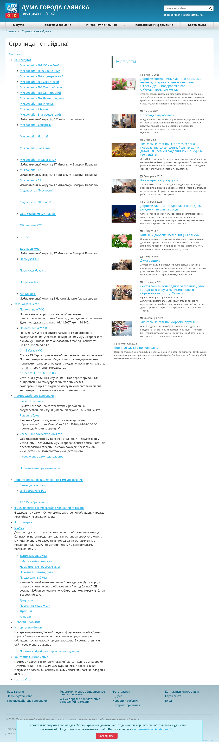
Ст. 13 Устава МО (31, 350)
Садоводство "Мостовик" (37, 190)
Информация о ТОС (33, 491)
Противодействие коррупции (34, 396)
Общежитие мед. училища (38, 214)
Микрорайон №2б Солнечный (40, 71)
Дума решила (150, 260)
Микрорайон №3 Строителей (39, 82)
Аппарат (25, 616)
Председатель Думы (33, 577)
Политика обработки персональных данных (49, 651)
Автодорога (28, 294)
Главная (11, 31)
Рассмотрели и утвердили (159, 180)
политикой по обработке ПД (153, 729)
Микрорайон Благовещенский (40, 114)
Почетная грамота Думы (36, 572)
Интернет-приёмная (101, 25)
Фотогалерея (23, 522)
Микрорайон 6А (30, 170)
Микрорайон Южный (34, 109)
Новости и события (56, 25)
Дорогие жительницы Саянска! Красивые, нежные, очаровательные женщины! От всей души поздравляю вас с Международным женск (171, 84)
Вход (168, 701)
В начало (15, 54)
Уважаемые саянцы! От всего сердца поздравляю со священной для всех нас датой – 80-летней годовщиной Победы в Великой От (171, 149)
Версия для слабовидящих (184, 15)
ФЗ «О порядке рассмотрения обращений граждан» (49, 508)
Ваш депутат (22, 60)
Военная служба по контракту (136, 348)
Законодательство (26, 304)
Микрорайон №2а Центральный (41, 76)
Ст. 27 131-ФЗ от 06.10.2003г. (38, 373)
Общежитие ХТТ (31, 225)
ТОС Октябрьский (32, 502)
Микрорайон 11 (30, 180)
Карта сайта (197, 25)
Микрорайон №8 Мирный (37, 103)
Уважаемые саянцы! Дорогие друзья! (168, 322)
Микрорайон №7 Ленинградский (42, 98)
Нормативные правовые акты (40, 468)
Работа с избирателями (36, 561)
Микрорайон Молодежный (38, 160)
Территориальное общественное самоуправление (48, 480)
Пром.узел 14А (29, 259)
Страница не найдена (36, 31)
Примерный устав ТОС (35, 328)
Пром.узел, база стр (33, 270)
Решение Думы (30, 415)
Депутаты (26, 600)
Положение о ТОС (32, 309)
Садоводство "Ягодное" (35, 202)
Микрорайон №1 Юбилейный (40, 65)
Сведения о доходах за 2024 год (41, 434)
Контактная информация (154, 25)
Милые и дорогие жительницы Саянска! (170, 235)
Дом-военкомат (30, 248)
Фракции (26, 611)
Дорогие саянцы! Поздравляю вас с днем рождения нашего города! (170, 207)
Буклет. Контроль (31, 401)
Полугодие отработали (157, 115)
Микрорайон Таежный (35, 148)
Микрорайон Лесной (34, 136)
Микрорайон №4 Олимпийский (41, 87)
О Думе (18, 25)
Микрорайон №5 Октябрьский (40, 93)
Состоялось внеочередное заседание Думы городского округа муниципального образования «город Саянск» (172, 289)
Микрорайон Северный (35, 125)
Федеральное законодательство (41, 456)
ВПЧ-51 (24, 237)
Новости (126, 61)
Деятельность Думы (33, 556)
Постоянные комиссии (35, 605)
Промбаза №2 (29, 282)
